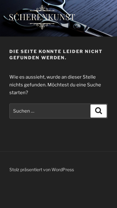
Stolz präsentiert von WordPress (41, 169)
